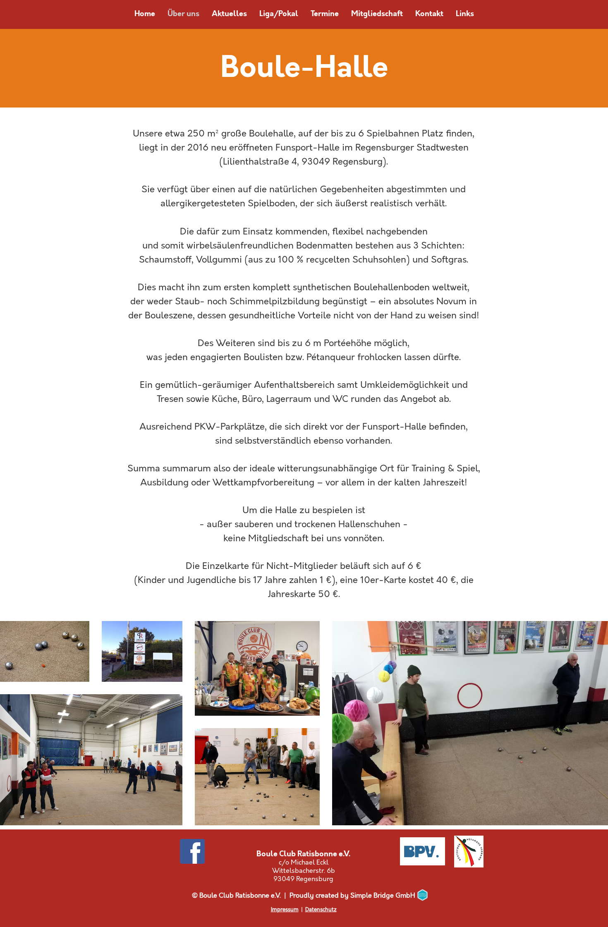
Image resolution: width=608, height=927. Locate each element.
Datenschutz (321, 909)
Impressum (285, 909)
